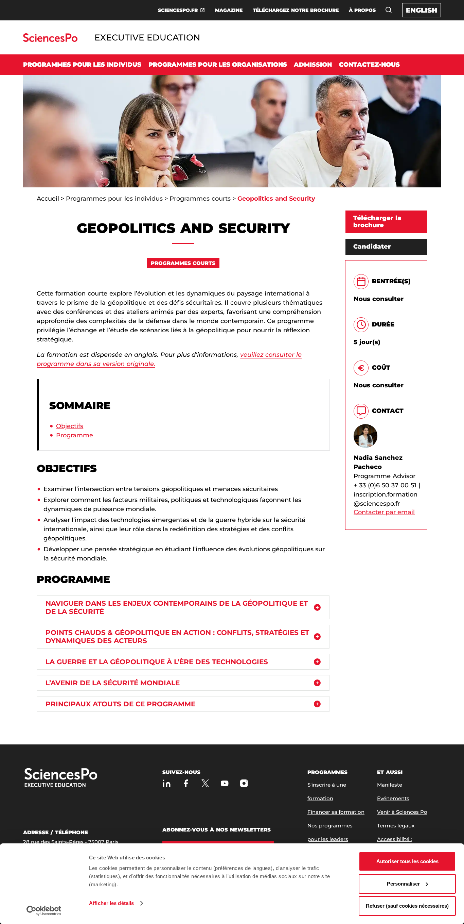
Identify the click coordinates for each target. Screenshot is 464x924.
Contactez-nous (369, 64)
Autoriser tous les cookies (407, 861)
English (421, 10)
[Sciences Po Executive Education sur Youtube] (224, 783)
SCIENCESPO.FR (178, 10)
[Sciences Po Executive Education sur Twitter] (205, 783)
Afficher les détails (111, 903)
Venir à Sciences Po (402, 812)
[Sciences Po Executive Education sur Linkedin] (166, 783)
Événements (393, 798)
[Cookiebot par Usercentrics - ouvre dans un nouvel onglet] (44, 911)
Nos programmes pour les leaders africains (330, 839)
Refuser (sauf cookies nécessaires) (407, 906)
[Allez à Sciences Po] (82, 778)
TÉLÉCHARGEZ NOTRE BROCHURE (296, 10)
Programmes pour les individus (82, 64)
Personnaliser (403, 884)
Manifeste (389, 785)
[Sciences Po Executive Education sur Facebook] (186, 783)
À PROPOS (362, 10)
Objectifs (69, 426)
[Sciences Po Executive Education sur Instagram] (244, 783)
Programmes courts (200, 198)
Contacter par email (384, 512)
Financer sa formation (335, 812)
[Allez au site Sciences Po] (50, 40)
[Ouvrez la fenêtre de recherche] (388, 9)
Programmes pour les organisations (217, 64)
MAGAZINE (229, 10)
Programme (74, 435)
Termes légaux (395, 825)
